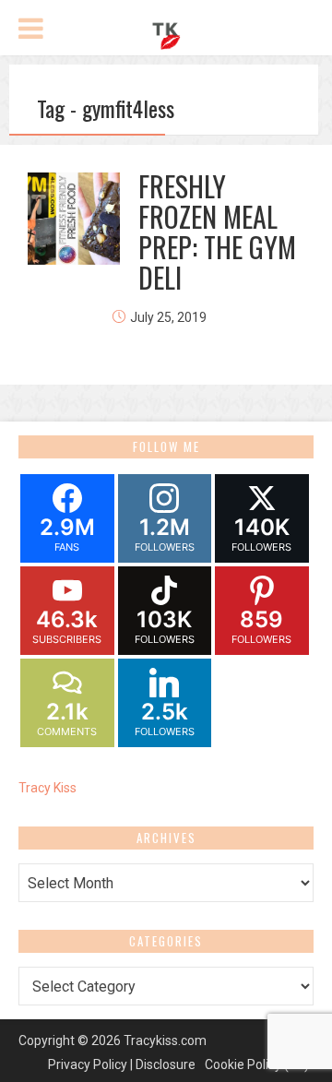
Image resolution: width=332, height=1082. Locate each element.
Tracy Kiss (47, 787)
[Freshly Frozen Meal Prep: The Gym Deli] (74, 218)
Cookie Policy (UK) (257, 1064)
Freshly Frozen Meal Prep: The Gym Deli (217, 231)
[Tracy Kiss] (166, 33)
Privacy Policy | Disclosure (122, 1064)
